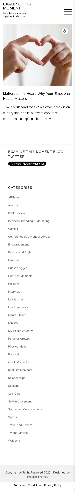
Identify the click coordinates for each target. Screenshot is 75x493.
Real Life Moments (20, 370)
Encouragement (18, 244)
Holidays (13, 283)
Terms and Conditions (27, 485)
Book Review (16, 213)
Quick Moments (18, 362)
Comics (13, 228)
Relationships (16, 378)
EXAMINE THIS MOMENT (17, 6)
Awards (13, 205)
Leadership (15, 299)
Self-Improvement (20, 401)
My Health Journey (20, 330)
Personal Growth (19, 338)
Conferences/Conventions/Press (29, 236)
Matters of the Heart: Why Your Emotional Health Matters (37, 96)
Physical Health (18, 346)
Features (13, 260)
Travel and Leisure (20, 425)
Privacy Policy (52, 485)
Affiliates (13, 197)
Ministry (13, 323)
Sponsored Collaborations (25, 409)
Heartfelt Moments (20, 275)
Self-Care (14, 393)
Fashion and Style (19, 252)
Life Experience (18, 307)
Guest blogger (17, 268)
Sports (12, 417)
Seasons (13, 385)
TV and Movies (18, 432)
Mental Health (17, 315)
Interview (14, 291)
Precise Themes (37, 476)
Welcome (14, 440)
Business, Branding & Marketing (29, 221)
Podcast (13, 354)
